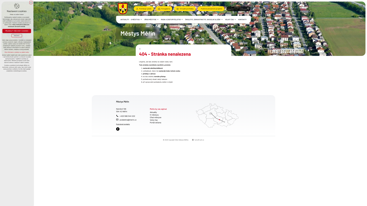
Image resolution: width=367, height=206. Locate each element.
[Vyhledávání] (238, 8)
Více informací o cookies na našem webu (17, 52)
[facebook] (117, 129)
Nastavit (16, 35)
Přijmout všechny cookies (16, 31)
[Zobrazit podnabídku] (141, 19)
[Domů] (140, 48)
